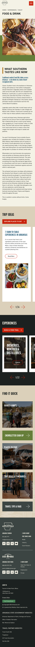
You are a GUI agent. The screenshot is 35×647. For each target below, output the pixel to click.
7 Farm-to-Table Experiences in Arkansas (16, 233)
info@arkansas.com (7, 540)
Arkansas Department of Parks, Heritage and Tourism (16, 616)
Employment (24, 570)
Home (4, 10)
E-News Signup (25, 533)
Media (23, 539)
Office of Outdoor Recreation (9, 619)
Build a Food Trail (11, 330)
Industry (24, 542)
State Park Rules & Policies (26, 566)
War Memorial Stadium (8, 623)
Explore (19, 362)
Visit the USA (5, 641)
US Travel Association (8, 638)
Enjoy (20, 10)
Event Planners (26, 546)
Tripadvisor (5, 635)
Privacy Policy (6, 597)
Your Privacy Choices (8, 601)
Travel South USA (7, 632)
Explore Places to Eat (13, 221)
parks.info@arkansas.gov (9, 568)
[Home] (5, 3)
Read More (12, 256)
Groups (22, 573)
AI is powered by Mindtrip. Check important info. (15, 607)
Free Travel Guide (26, 536)
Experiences (12, 10)
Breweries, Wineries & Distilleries (14, 349)
